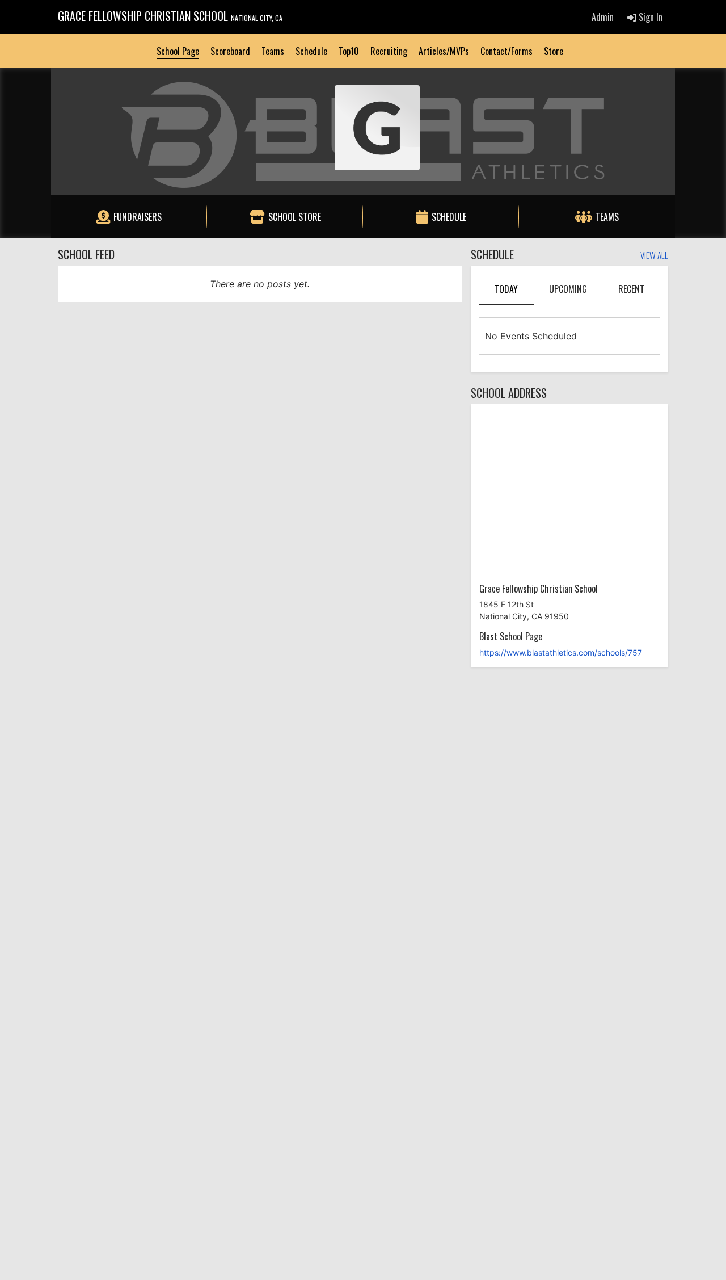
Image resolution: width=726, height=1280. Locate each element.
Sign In (649, 17)
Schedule (311, 51)
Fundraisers (137, 217)
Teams (272, 51)
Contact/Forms (506, 51)
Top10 (349, 51)
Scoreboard (230, 51)
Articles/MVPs (444, 51)
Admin (603, 17)
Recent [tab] (631, 289)
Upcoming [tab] (568, 289)
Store (553, 51)
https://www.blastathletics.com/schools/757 (560, 652)
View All (654, 256)
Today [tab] (506, 289)
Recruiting (388, 51)
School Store (294, 217)
